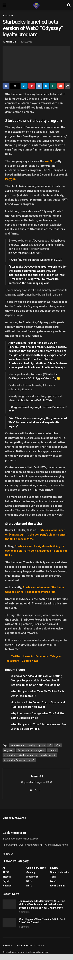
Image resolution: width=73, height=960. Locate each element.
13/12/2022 (26, 41)
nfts (58, 745)
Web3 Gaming (57, 885)
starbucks (9, 755)
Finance (7, 885)
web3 (31, 760)
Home (5, 15)
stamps (52, 750)
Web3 (53, 881)
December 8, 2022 (51, 259)
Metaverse (32, 876)
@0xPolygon (21, 244)
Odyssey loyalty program (30, 750)
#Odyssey (38, 240)
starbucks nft (48, 755)
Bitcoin (7, 876)
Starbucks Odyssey (14, 760)
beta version (17, 745)
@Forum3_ (48, 244)
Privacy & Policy (24, 945)
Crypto (6, 881)
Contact (40, 945)
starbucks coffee (28, 755)
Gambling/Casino (36, 867)
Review (54, 867)
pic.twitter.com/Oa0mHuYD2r (34, 400)
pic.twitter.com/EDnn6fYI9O (25, 253)
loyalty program (36, 745)
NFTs (13, 15)
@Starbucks (58, 240)
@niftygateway (17, 378)
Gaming (30, 872)
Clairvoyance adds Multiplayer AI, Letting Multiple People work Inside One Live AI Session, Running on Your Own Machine (36, 680)
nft (50, 745)
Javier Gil (10, 41)
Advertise (7, 945)
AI (4, 867)
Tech (53, 876)
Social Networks (59, 872)
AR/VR (6, 872)
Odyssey (9, 750)
